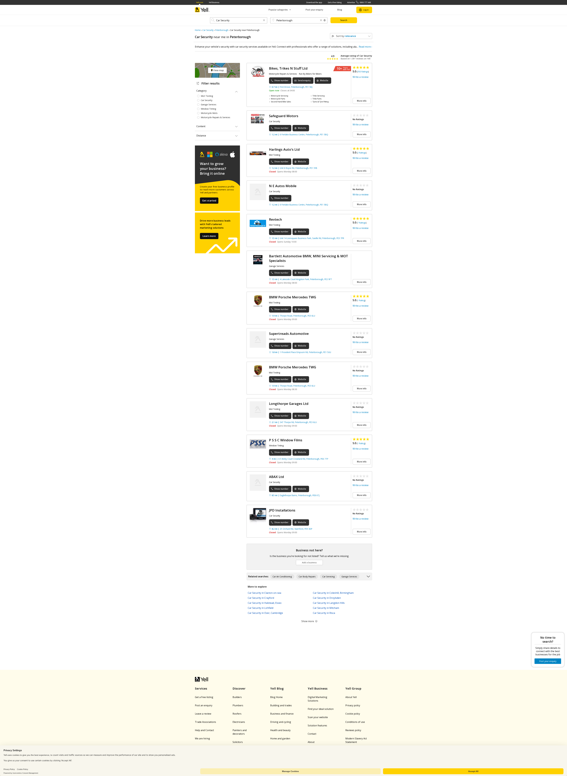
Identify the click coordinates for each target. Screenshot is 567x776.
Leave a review (203, 713)
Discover (239, 688)
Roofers (237, 713)
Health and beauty (280, 730)
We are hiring (202, 738)
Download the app (314, 2)
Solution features (317, 725)
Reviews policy (353, 730)
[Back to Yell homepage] (202, 9)
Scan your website (318, 717)
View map (218, 70)
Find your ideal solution (321, 709)
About (311, 742)
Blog (339, 9)
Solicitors (238, 742)
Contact (312, 733)
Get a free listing (335, 2)
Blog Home (276, 697)
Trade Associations (205, 722)
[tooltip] (324, 20)
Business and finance (282, 713)
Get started (209, 200)
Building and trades (281, 705)
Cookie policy (352, 713)
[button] (264, 20)
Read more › (365, 46)
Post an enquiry (203, 705)
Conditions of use (355, 722)
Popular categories (278, 9)
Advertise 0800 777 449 (359, 2)
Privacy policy (352, 705)
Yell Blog (277, 688)
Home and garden (280, 738)
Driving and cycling (280, 722)
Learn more (209, 236)
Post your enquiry (314, 9)
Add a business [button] (309, 562)
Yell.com (199, 2)
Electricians (239, 722)
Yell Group (353, 688)
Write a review (360, 77)
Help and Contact (204, 730)
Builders (237, 697)
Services (201, 688)
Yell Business (214, 2)
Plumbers (238, 705)
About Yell (351, 697)
